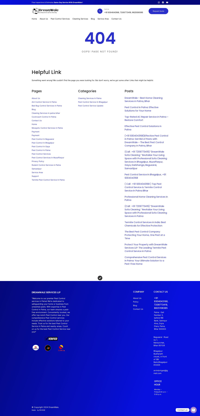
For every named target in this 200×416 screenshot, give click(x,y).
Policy (135, 302)
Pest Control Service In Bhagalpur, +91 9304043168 (145, 176)
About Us (36, 98)
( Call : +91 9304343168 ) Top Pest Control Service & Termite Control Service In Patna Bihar (143, 187)
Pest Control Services (41, 154)
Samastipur (37, 169)
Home (34, 124)
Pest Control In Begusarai (43, 139)
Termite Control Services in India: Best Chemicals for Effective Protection (145, 224)
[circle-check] (100, 278)
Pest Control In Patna (41, 150)
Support (35, 176)
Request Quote (158, 11)
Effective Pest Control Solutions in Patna (143, 128)
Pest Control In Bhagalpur (43, 143)
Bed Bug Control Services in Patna (47, 106)
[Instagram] (159, 2)
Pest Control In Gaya (41, 146)
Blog (34, 109)
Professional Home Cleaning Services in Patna (146, 198)
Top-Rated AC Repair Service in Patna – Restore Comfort (146, 118)
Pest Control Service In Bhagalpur (93, 102)
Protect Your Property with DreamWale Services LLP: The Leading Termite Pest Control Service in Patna (146, 248)
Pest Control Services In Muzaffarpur (48, 157)
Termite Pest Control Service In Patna (48, 180)
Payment (35, 131)
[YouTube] (167, 2)
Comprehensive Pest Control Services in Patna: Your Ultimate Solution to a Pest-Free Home (145, 260)
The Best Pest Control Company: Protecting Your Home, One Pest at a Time (145, 235)
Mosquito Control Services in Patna (47, 128)
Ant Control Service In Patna (44, 102)
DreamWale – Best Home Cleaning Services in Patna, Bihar (143, 99)
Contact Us (37, 120)
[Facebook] (163, 2)
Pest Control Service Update (90, 106)
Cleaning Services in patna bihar (46, 113)
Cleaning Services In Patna (89, 98)
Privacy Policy (38, 161)
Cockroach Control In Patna (44, 117)
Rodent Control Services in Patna (46, 165)
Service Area (37, 172)
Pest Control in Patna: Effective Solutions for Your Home (141, 109)
